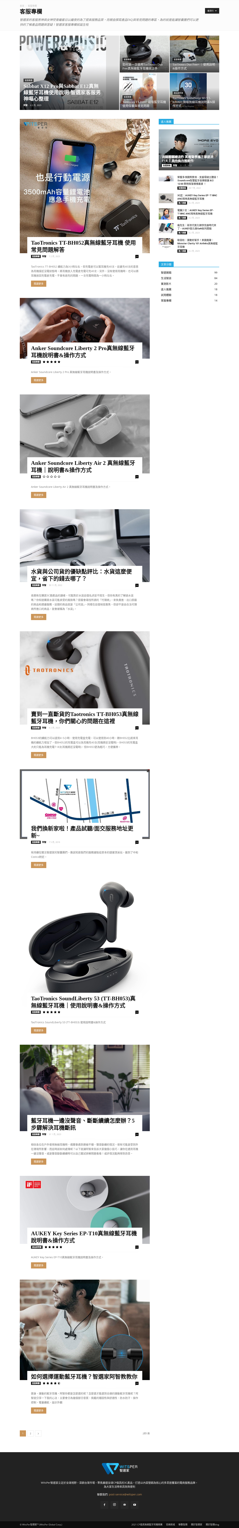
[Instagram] (114, 1505)
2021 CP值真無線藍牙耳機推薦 (146, 1524)
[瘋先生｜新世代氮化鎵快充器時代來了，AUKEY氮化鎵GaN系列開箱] (166, 228)
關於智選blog (212, 1524)
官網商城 (170, 1524)
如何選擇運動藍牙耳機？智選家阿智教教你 (84, 1377)
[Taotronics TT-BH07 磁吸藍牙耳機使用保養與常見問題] (144, 91)
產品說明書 (178, 93)
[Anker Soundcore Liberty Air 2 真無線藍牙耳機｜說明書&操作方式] (85, 433)
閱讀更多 (39, 283)
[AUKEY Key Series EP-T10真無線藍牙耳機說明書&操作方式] (85, 1210)
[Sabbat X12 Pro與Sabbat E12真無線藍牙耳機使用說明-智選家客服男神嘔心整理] (69, 79)
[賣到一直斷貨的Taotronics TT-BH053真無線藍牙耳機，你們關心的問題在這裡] (85, 678)
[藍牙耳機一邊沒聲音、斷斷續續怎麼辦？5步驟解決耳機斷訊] (85, 1088)
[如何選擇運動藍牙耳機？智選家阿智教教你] (85, 1330)
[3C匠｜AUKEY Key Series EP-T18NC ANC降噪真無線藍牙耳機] (166, 198)
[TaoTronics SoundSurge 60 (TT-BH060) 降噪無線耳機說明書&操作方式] (194, 91)
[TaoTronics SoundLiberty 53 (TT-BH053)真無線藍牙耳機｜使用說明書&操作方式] (85, 944)
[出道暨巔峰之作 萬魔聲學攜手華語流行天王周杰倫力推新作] (189, 148)
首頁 (22, 5)
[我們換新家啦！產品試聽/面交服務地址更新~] (85, 804)
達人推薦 (182, 203)
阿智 (26, 105)
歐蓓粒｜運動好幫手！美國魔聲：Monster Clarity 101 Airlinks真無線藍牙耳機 (197, 243)
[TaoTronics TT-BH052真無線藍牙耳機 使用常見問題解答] (85, 186)
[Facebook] (104, 1505)
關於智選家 (196, 1524)
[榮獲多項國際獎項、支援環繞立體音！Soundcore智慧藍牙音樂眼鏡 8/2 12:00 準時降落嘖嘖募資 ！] (166, 178)
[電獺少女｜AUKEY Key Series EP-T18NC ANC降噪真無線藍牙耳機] (166, 213)
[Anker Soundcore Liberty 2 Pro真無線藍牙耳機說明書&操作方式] (85, 328)
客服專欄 (28, 80)
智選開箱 (166, 165)
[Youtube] (134, 1505)
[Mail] (124, 1505)
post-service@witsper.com (125, 1494)
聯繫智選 (183, 1524)
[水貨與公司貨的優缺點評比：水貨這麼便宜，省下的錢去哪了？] (85, 545)
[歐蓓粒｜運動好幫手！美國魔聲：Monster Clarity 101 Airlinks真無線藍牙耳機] (166, 244)
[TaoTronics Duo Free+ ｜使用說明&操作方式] (194, 49)
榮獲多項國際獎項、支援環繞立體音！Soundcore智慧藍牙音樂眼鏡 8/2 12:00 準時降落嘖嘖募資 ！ (198, 180)
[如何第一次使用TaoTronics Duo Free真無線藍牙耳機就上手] (144, 54)
